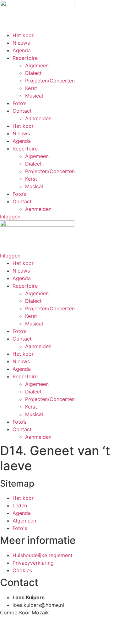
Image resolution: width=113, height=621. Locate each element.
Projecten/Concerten (50, 80)
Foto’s (19, 103)
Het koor (23, 35)
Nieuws (21, 43)
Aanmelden (38, 118)
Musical (34, 96)
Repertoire (25, 58)
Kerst (31, 88)
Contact (22, 111)
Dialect (33, 73)
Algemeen (37, 65)
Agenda (22, 50)
